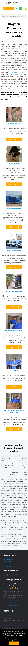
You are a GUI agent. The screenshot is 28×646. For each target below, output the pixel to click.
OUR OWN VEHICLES (9, 566)
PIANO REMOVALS (8, 562)
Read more (13, 139)
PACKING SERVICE (9, 559)
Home (3, 16)
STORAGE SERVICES (9, 564)
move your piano (19, 72)
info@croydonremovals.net (12, 615)
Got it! (14, 643)
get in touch (22, 539)
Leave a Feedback (14, 605)
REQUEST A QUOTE (9, 8)
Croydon (23, 509)
